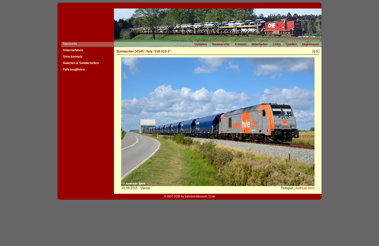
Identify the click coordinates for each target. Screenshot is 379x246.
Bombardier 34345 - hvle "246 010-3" (144, 51)
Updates (201, 44)
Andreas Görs (304, 188)
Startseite (70, 44)
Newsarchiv (221, 44)
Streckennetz (73, 56)
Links (277, 44)
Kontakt (240, 44)
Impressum (310, 44)
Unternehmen (73, 50)
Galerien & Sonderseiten (81, 63)
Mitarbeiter (260, 44)
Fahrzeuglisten (74, 69)
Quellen (291, 44)
